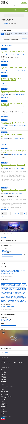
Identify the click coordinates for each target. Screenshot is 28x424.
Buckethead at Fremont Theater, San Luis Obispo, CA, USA (13, 91)
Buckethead (6, 23)
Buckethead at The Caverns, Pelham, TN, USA (12, 51)
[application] (14, 338)
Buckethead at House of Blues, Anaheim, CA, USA (14, 68)
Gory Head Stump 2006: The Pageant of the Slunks (12, 254)
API (1, 408)
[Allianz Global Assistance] (3, 418)
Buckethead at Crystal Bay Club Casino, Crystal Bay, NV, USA (12, 122)
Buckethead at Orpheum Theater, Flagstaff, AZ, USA (13, 151)
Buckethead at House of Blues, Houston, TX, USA (13, 190)
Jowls (3, 250)
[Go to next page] (2, 217)
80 (24, 213)
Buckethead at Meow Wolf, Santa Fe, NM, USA (13, 165)
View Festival (24, 38)
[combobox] (14, 5)
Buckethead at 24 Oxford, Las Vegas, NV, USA (12, 135)
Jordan (3, 248)
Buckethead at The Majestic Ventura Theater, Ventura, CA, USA (11, 79)
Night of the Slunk (5, 251)
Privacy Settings (4, 399)
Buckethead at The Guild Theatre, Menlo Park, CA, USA (12, 104)
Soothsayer (4, 252)
